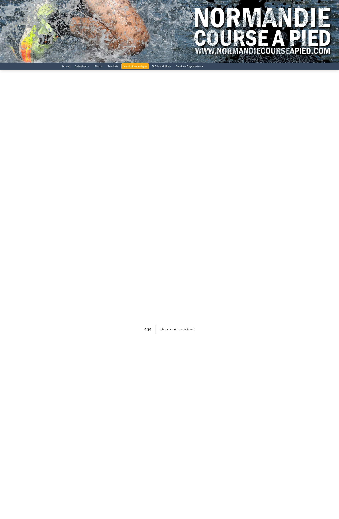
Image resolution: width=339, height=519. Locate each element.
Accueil (65, 66)
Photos (98, 66)
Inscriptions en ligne (135, 66)
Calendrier (81, 66)
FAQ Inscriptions (161, 66)
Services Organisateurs (189, 66)
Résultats (113, 66)
